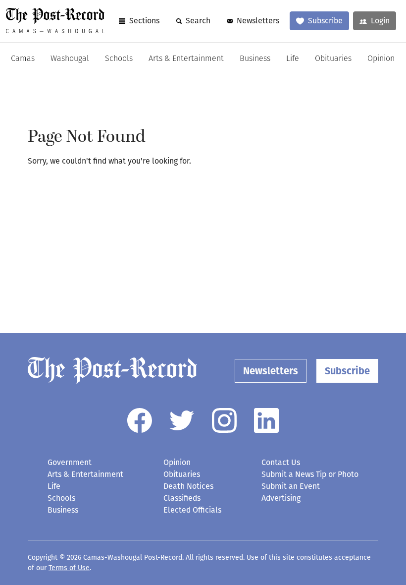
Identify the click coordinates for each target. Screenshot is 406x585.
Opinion (381, 59)
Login (380, 20)
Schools (119, 59)
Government (70, 462)
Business (255, 59)
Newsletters (258, 20)
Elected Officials (192, 510)
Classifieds (182, 498)
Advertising (281, 498)
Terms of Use (69, 568)
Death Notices (188, 486)
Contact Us (280, 462)
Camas (23, 59)
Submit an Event (290, 486)
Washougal (70, 59)
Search (198, 20)
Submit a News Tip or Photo (309, 474)
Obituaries (333, 59)
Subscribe (325, 20)
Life (292, 59)
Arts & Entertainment (186, 59)
